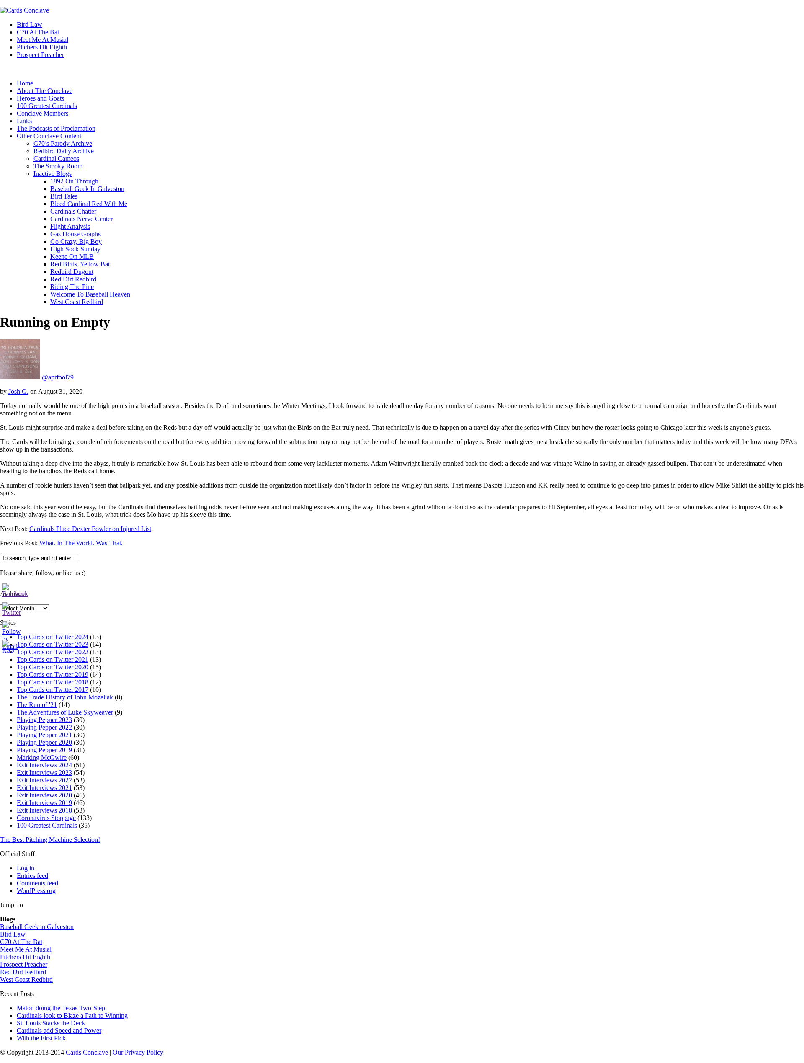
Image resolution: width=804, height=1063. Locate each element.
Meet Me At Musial (42, 39)
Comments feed (37, 883)
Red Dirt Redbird (73, 279)
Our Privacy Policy (138, 1052)
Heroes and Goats (40, 98)
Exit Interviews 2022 (44, 780)
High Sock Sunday (75, 249)
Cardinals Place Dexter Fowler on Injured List (90, 528)
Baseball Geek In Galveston (87, 188)
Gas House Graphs (75, 233)
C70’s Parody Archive (63, 143)
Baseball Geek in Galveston (37, 926)
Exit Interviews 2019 (44, 802)
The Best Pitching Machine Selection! (50, 839)
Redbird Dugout (71, 271)
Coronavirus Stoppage (46, 817)
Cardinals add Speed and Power (59, 1030)
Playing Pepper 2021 (44, 734)
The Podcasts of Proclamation (56, 128)
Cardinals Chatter (73, 211)
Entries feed (32, 875)
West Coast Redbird (76, 301)
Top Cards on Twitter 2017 (52, 689)
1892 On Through (74, 181)
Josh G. (18, 391)
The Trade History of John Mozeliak (65, 697)
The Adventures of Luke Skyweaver (65, 712)
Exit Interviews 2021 (44, 787)
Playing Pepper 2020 (44, 742)
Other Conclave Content (49, 135)
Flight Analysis (70, 226)
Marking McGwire (42, 757)
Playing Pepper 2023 (44, 719)
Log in (25, 868)
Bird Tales (63, 196)
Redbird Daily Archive (64, 151)
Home (25, 83)
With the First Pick (41, 1038)
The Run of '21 (37, 704)
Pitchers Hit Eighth (42, 47)
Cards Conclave (87, 1052)
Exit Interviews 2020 (44, 795)
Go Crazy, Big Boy (76, 241)
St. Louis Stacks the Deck (51, 1023)
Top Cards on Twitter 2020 (52, 667)
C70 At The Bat (38, 32)
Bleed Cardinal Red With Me (88, 203)
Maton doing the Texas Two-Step (61, 1007)
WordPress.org (36, 890)
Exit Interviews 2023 (44, 772)
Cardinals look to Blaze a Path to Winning (72, 1015)
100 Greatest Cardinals (47, 105)
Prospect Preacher (40, 54)
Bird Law (29, 24)
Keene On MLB (72, 256)
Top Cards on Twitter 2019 (52, 674)
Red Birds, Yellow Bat (80, 264)
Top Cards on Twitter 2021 (52, 659)
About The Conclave (44, 90)
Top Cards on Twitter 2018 (52, 682)
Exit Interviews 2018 (44, 810)
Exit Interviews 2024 (44, 765)
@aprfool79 (58, 377)
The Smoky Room (58, 166)
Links (24, 120)
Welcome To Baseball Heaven (90, 294)
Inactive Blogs (53, 173)
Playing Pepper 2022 (44, 727)
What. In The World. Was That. (81, 543)
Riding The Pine (72, 286)
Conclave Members (42, 113)
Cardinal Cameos (56, 158)
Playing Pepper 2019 (44, 749)
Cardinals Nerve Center (81, 218)
